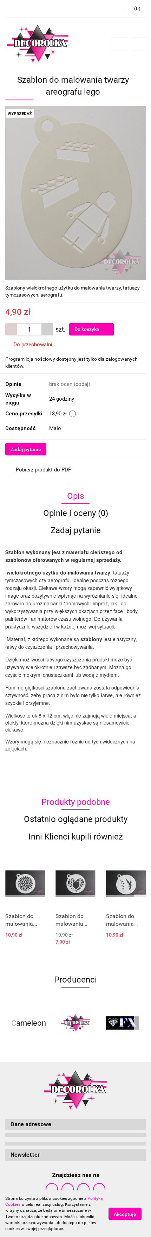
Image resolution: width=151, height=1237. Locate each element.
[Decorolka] (75, 1023)
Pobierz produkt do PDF (43, 470)
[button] (75, 1124)
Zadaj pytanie (26, 449)
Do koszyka (87, 329)
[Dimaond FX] (122, 1023)
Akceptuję (125, 1214)
